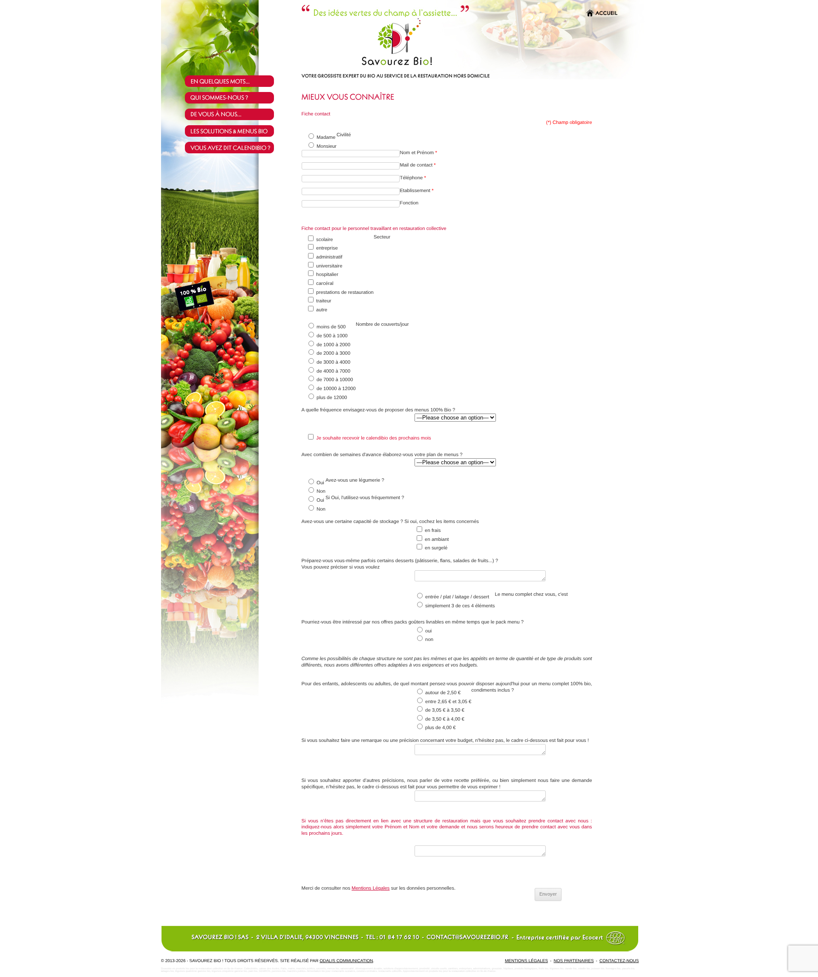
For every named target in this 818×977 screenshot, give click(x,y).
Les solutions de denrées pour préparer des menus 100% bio (235, 131)
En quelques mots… (235, 81)
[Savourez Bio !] (368, 65)
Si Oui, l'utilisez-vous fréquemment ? (364, 497)
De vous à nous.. (235, 114)
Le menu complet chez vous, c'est (531, 594)
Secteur (382, 237)
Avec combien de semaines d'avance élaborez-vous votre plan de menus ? (382, 454)
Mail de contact (417, 165)
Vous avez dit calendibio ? (235, 147)
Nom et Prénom (418, 152)
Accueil (607, 13)
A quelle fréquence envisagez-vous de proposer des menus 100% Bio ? (378, 410)
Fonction (410, 203)
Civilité (344, 135)
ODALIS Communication (346, 961)
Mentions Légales (370, 888)
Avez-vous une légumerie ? (354, 480)
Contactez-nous (619, 961)
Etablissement (416, 190)
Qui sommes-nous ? (235, 98)
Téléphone (413, 178)
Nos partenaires (573, 961)
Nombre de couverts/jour (382, 324)
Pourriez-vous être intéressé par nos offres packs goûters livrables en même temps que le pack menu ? (413, 622)
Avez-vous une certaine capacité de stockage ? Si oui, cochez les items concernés (390, 521)
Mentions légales (526, 961)
